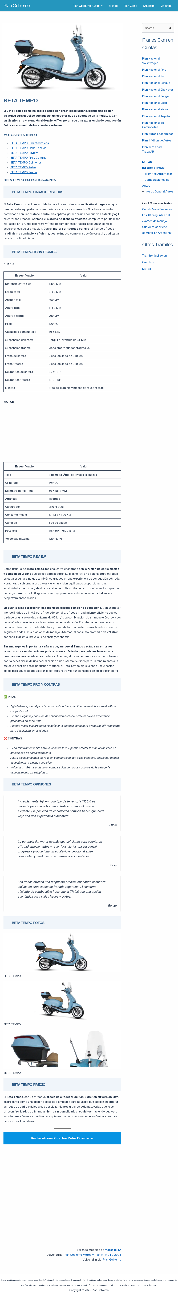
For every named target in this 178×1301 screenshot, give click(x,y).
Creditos (149, 5)
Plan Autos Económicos (157, 134)
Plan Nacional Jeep (154, 102)
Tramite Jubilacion (154, 255)
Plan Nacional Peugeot (157, 96)
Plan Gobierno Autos (86, 5)
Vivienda (166, 5)
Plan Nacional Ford (154, 69)
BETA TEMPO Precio (23, 172)
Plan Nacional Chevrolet (157, 89)
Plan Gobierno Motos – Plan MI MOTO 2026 (92, 1254)
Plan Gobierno (16, 5)
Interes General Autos (159, 191)
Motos (113, 5)
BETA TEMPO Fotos (23, 167)
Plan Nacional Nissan (155, 109)
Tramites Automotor (158, 173)
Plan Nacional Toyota (156, 116)
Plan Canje (130, 5)
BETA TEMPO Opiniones (26, 162)
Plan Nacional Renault (156, 83)
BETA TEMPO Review (24, 152)
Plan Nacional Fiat (153, 76)
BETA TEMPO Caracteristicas (29, 143)
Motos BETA (113, 1250)
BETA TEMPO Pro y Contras (28, 157)
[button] (101, 6)
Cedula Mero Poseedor (157, 209)
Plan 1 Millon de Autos (156, 140)
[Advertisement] (62, 433)
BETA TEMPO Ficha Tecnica (28, 148)
